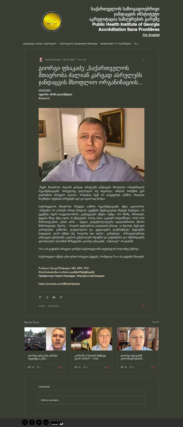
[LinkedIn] (46, 422)
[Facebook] (32, 422)
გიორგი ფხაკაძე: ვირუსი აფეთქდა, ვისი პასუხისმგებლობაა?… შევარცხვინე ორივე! (43, 357)
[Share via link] (61, 297)
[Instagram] (25, 422)
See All (155, 322)
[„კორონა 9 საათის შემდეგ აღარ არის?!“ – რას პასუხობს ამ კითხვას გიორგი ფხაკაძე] (91, 338)
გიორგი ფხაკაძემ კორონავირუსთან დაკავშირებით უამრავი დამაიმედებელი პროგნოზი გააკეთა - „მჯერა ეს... (137, 357)
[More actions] (142, 59)
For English (151, 35)
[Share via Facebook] (40, 297)
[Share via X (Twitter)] (47, 297)
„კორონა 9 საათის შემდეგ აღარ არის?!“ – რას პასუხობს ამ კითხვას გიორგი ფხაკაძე (90, 357)
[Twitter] (39, 422)
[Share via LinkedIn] (54, 297)
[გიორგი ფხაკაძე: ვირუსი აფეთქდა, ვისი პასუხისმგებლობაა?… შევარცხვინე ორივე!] (45, 338)
